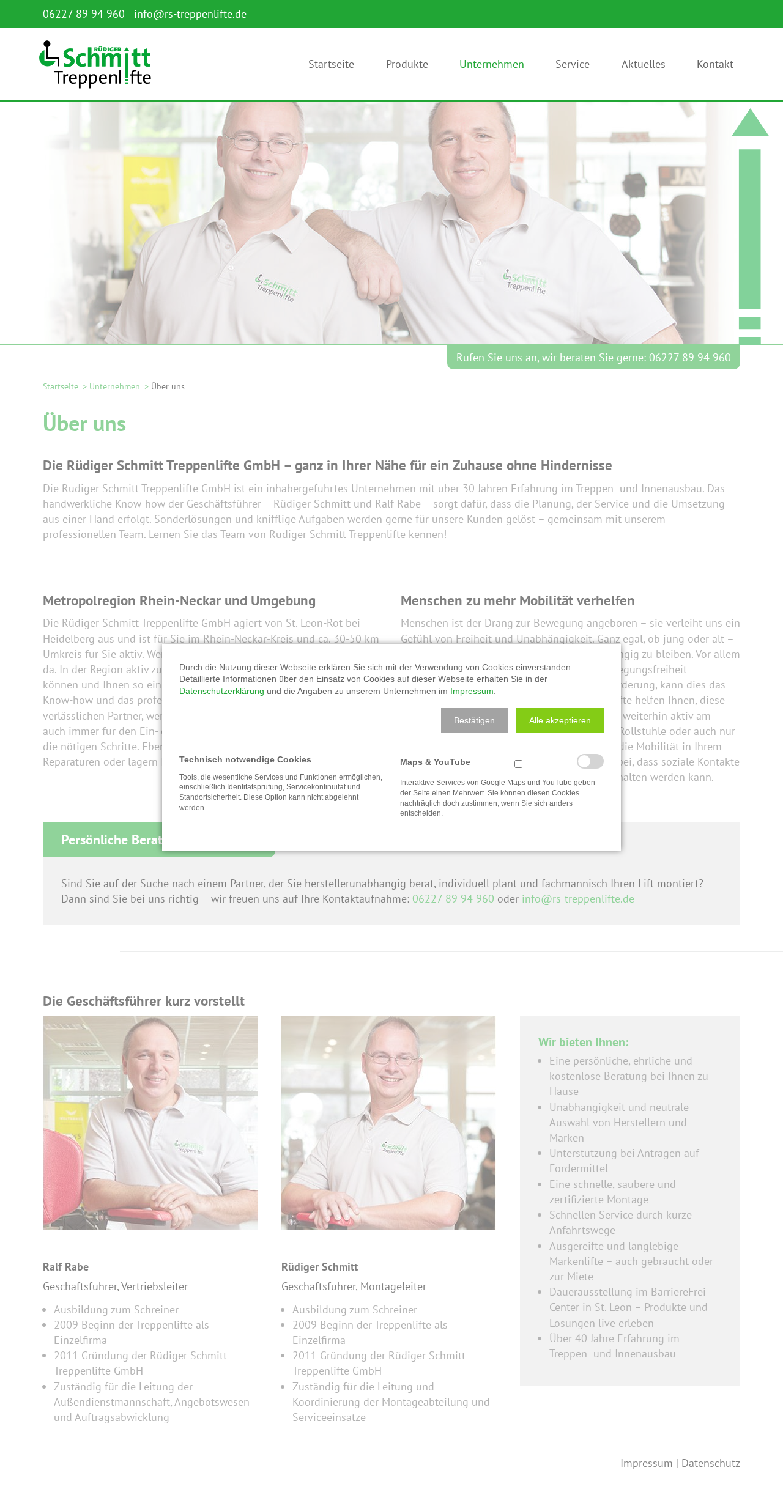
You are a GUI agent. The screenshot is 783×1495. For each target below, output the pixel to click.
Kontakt (715, 67)
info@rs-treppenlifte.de (190, 14)
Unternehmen (491, 67)
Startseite (331, 67)
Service (572, 67)
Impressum (472, 691)
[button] (474, 720)
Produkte (407, 67)
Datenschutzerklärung (221, 691)
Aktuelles (644, 67)
